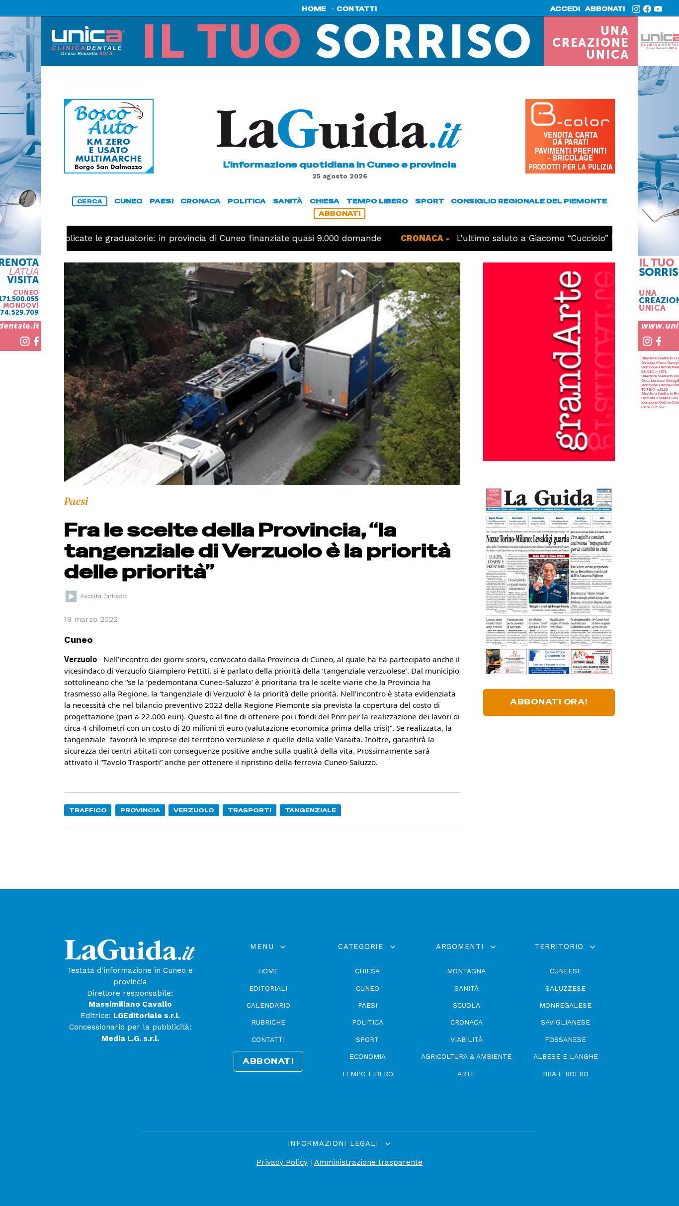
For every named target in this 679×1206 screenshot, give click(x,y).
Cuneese (566, 971)
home (314, 9)
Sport (367, 1039)
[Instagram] (636, 9)
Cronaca (466, 1022)
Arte (466, 1074)
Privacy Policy (282, 1162)
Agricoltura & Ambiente (466, 1056)
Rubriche (268, 1022)
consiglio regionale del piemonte (529, 201)
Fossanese (565, 1039)
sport (429, 201)
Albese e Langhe (565, 1056)
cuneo (128, 201)
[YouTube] (658, 9)
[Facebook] (647, 9)
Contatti (268, 1039)
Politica (367, 1022)
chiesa (325, 201)
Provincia (140, 810)
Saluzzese (565, 988)
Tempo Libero (367, 1074)
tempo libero (377, 201)
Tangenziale (310, 810)
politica (247, 201)
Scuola (466, 1005)
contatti (357, 9)
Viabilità (466, 1039)
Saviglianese (565, 1022)
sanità (288, 201)
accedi (565, 9)
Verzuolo (193, 810)
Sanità (466, 988)
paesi (161, 201)
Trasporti (249, 810)
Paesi (367, 1005)
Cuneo (367, 988)
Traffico (88, 810)
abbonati (605, 9)
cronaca (200, 201)
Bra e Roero (566, 1074)
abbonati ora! (549, 702)
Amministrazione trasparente (368, 1162)
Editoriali (268, 988)
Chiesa (367, 971)
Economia (367, 1056)
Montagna (466, 971)
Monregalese (565, 1005)
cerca (90, 201)
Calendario (268, 1005)
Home (268, 971)
